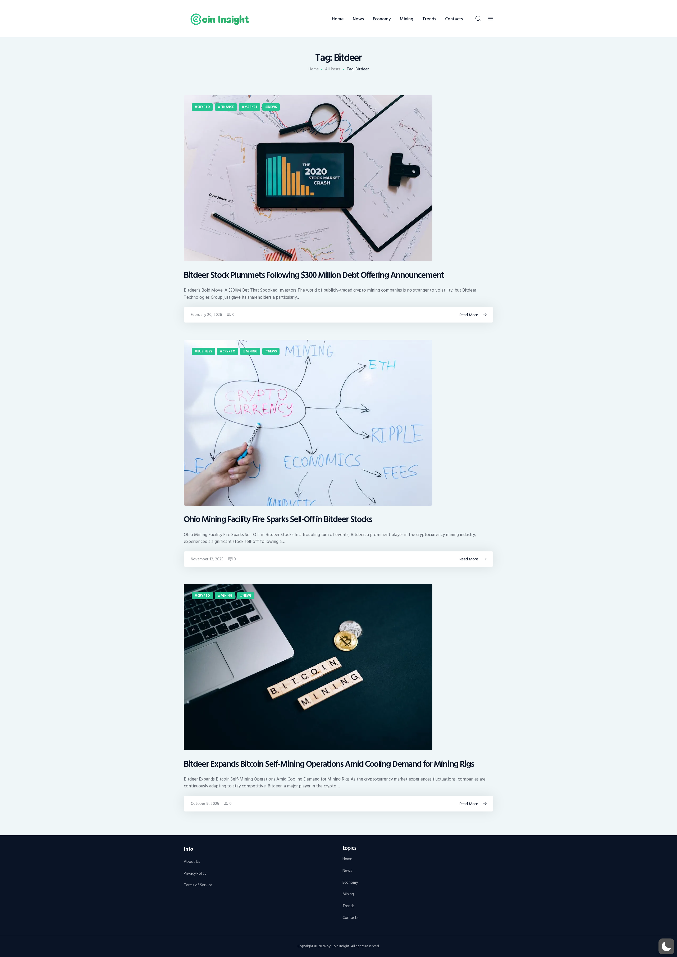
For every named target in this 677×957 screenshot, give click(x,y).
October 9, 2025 (205, 803)
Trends (348, 906)
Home (313, 69)
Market (250, 107)
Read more (468, 315)
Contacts (350, 917)
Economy (350, 882)
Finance (227, 107)
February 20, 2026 (206, 314)
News (272, 107)
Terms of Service (198, 885)
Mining (251, 351)
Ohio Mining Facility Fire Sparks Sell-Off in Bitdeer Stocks (278, 519)
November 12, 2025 (207, 559)
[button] (666, 946)
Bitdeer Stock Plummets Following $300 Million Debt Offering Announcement (314, 275)
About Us (192, 861)
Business (204, 351)
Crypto (203, 107)
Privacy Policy (195, 873)
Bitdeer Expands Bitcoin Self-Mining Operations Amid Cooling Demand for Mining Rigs (329, 764)
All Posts (332, 69)
